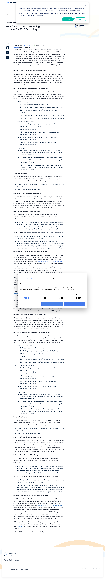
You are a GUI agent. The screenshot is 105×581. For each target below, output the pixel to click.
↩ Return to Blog (11, 15)
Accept (68, 19)
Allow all (74, 304)
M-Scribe (19, 526)
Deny (52, 304)
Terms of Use (24, 569)
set (18, 47)
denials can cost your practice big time (50, 261)
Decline (80, 19)
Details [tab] (52, 278)
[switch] (44, 298)
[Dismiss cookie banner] (85, 6)
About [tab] (75, 278)
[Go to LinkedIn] (8, 570)
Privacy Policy (15, 569)
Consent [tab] (29, 278)
